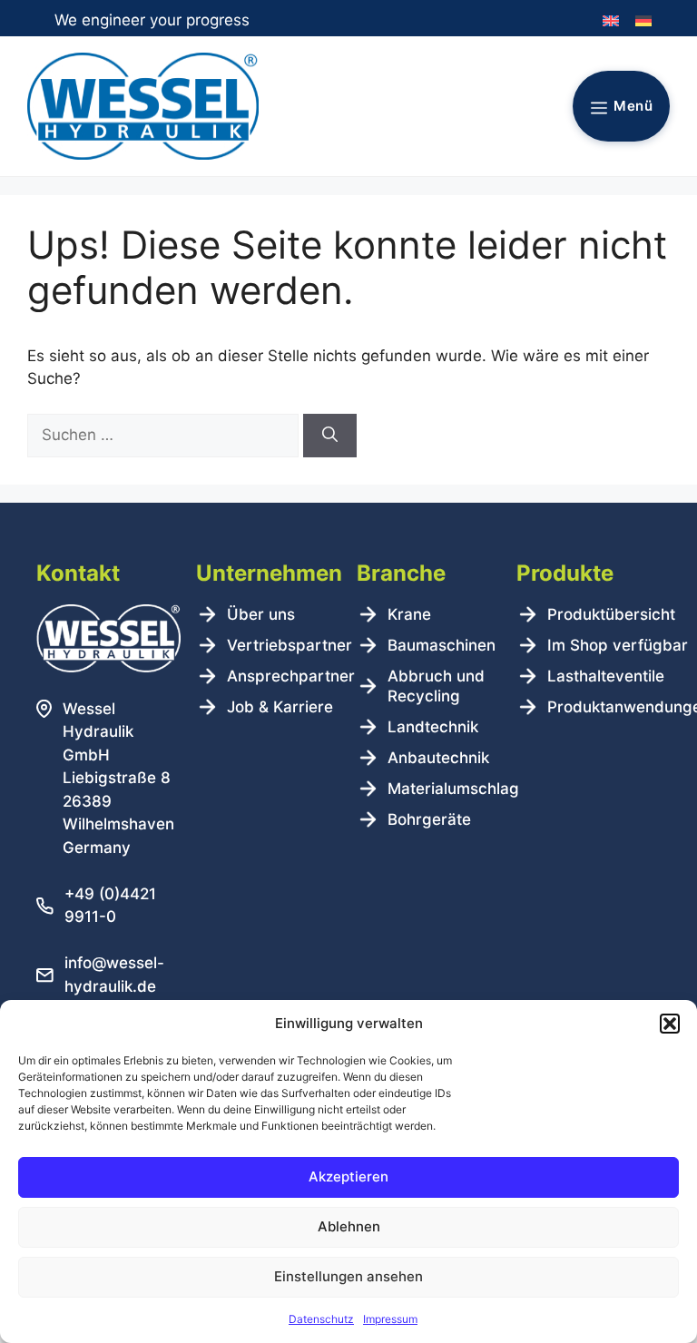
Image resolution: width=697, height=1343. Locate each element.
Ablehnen (349, 1226)
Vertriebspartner (289, 645)
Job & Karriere (280, 707)
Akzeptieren (348, 1176)
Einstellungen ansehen (348, 1276)
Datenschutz (321, 1319)
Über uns (261, 614)
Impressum (390, 1319)
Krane (409, 614)
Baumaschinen (442, 645)
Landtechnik (433, 727)
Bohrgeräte (429, 819)
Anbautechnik (438, 758)
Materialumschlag (453, 788)
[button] (670, 1024)
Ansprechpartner (291, 676)
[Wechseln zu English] (611, 21)
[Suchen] (330, 435)
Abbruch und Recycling (436, 686)
